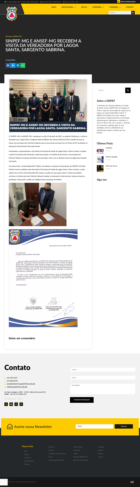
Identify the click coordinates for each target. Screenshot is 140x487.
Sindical (100, 453)
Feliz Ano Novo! (111, 166)
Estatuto (51, 450)
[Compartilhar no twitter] (12, 65)
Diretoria (51, 447)
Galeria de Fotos (29, 461)
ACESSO (109, 148)
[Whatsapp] (16, 404)
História (26, 454)
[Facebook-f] (6, 404)
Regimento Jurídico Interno (57, 453)
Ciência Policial (77, 447)
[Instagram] (21, 404)
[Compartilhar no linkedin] (17, 65)
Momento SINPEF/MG (13, 36)
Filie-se (84, 7)
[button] (128, 2)
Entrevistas (76, 450)
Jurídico (75, 453)
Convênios (97, 7)
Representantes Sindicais (56, 460)
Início (54, 7)
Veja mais (108, 150)
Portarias (114, 7)
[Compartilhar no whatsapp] (22, 65)
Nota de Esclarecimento (80, 460)
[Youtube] (11, 404)
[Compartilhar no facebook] (7, 65)
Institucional (67, 7)
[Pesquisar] (133, 12)
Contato (129, 7)
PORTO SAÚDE (111, 157)
